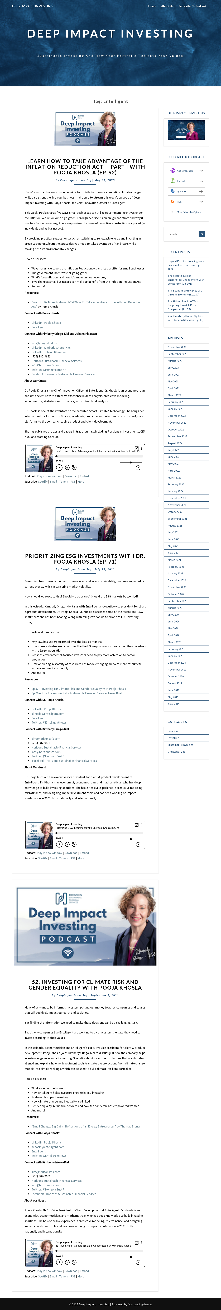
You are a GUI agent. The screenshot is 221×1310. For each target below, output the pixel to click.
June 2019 (174, 690)
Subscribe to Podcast (192, 6)
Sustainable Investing (181, 744)
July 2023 (173, 367)
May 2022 (173, 463)
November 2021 (177, 505)
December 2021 (177, 498)
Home (152, 6)
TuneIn (63, 482)
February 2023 (176, 402)
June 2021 (174, 539)
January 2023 (175, 408)
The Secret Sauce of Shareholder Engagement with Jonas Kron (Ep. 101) (186, 279)
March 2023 (174, 395)
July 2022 (173, 450)
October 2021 (176, 511)
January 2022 (175, 491)
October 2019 (176, 676)
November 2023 (177, 347)
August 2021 (175, 525)
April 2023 (174, 388)
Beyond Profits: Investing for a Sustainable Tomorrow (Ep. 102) (186, 265)
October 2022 (176, 429)
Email (53, 482)
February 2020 (176, 649)
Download (71, 476)
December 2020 (177, 580)
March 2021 (174, 560)
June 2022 (174, 457)
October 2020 (176, 594)
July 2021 (173, 532)
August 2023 (175, 360)
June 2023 (174, 374)
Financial (173, 731)
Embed (84, 476)
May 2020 (173, 628)
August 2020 (175, 608)
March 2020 (174, 642)
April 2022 (174, 470)
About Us (167, 6)
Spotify (42, 482)
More (81, 482)
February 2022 (176, 484)
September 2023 (177, 354)
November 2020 (177, 587)
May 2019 (173, 697)
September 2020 (177, 601)
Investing (173, 738)
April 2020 (174, 635)
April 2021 (174, 553)
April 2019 (174, 704)
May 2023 (173, 381)
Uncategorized (176, 751)
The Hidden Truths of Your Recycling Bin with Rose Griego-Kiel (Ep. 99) (183, 305)
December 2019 (177, 662)
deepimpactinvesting (76, 180)
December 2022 (177, 415)
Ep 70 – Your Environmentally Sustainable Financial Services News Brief (76, 693)
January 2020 (175, 656)
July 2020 (173, 614)
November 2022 (177, 422)
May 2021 (173, 546)
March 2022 (174, 477)
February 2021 (176, 566)
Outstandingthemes (140, 1304)
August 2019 (175, 683)
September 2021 (177, 518)
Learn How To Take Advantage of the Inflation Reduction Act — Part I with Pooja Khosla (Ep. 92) (85, 166)
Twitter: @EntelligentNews (48, 722)
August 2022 (175, 443)
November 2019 (177, 669)
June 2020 (174, 621)
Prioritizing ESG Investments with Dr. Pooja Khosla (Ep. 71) (85, 559)
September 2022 (177, 436)
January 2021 (175, 573)
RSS (72, 482)
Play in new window (49, 476)
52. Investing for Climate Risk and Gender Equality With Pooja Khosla (85, 985)
